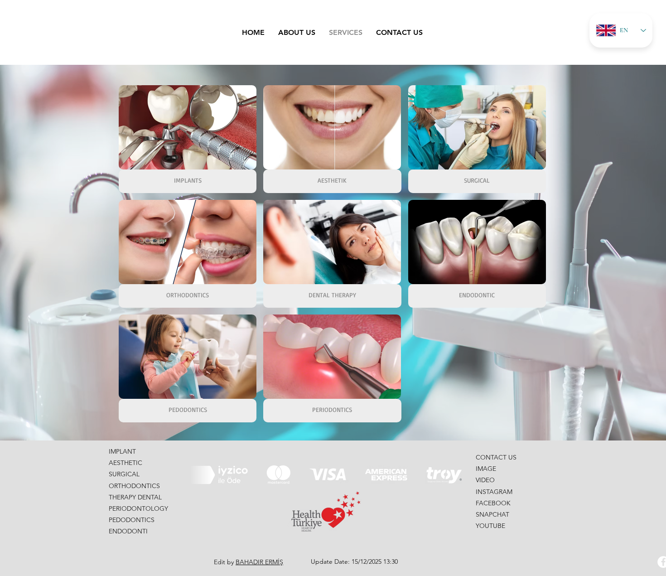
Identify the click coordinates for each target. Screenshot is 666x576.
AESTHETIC (125, 463)
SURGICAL (124, 474)
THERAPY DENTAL (135, 497)
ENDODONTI (128, 531)
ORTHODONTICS (134, 486)
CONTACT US (496, 457)
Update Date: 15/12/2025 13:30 (354, 561)
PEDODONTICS (131, 520)
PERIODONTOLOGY (138, 508)
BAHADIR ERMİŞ (259, 562)
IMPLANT (122, 451)
